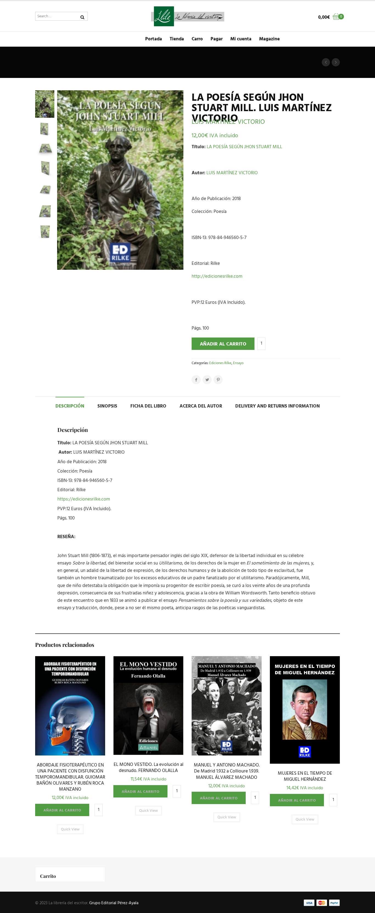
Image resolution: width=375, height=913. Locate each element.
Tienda (177, 39)
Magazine (269, 39)
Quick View (70, 754)
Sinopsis (107, 406)
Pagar (217, 39)
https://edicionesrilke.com (83, 499)
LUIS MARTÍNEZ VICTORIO (228, 122)
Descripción (69, 406)
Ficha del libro (148, 406)
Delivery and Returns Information (277, 406)
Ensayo (238, 363)
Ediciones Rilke (220, 363)
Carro (197, 39)
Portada (153, 39)
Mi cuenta (240, 39)
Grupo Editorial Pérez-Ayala (113, 903)
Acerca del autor (201, 406)
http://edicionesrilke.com (217, 276)
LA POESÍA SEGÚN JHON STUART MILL (244, 147)
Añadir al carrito (223, 344)
